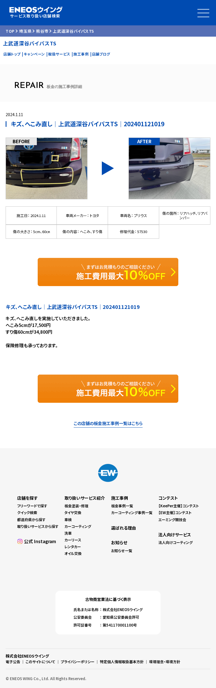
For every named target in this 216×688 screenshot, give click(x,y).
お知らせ (119, 542)
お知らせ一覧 (121, 550)
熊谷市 (42, 31)
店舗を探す (27, 498)
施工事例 (81, 54)
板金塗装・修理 (76, 505)
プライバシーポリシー (77, 661)
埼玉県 (25, 31)
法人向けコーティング (175, 542)
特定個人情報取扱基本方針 (122, 661)
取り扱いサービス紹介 (84, 498)
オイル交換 (73, 553)
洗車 (68, 533)
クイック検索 (27, 512)
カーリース (72, 540)
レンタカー (72, 546)
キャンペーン (34, 54)
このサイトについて (40, 661)
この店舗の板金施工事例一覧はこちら (108, 423)
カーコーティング (77, 526)
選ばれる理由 (123, 528)
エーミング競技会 (172, 519)
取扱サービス (59, 54)
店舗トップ (12, 54)
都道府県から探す (31, 519)
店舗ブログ (101, 54)
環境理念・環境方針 (164, 661)
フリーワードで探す (32, 505)
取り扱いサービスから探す (37, 526)
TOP (10, 31)
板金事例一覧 (122, 505)
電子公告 (13, 661)
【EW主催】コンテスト (175, 512)
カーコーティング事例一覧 (131, 512)
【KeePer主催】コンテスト (178, 505)
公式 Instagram (40, 541)
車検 (68, 519)
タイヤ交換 (72, 512)
